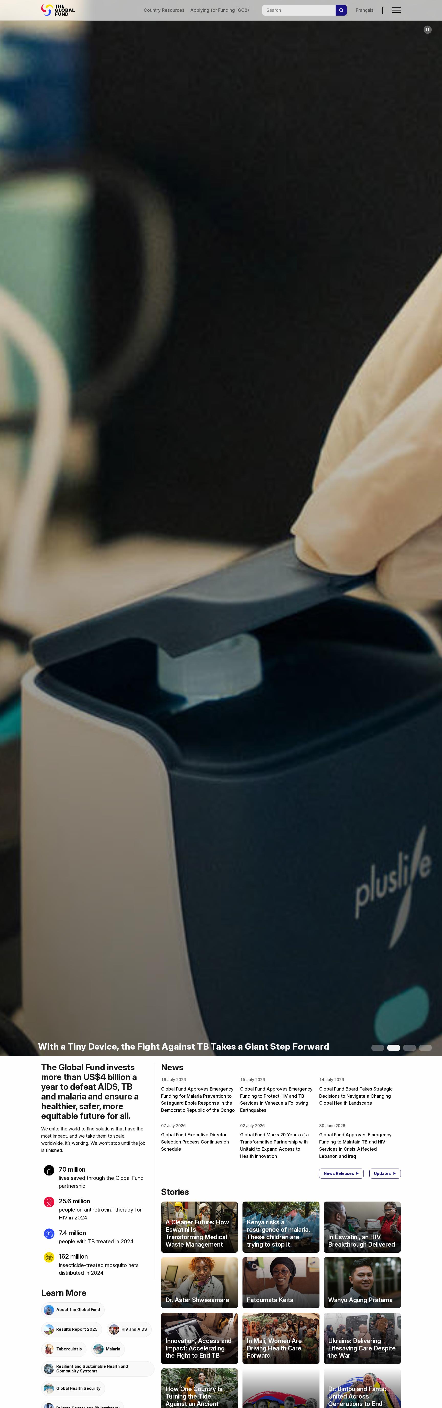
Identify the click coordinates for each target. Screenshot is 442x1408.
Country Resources (164, 10)
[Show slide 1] (377, 1048)
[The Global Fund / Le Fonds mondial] (60, 10)
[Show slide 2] (393, 1048)
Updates (382, 1173)
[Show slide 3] (409, 1048)
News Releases (339, 1173)
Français (364, 10)
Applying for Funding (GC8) (219, 10)
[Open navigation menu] (396, 10)
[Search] (341, 10)
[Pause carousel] (428, 30)
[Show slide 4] (425, 1048)
